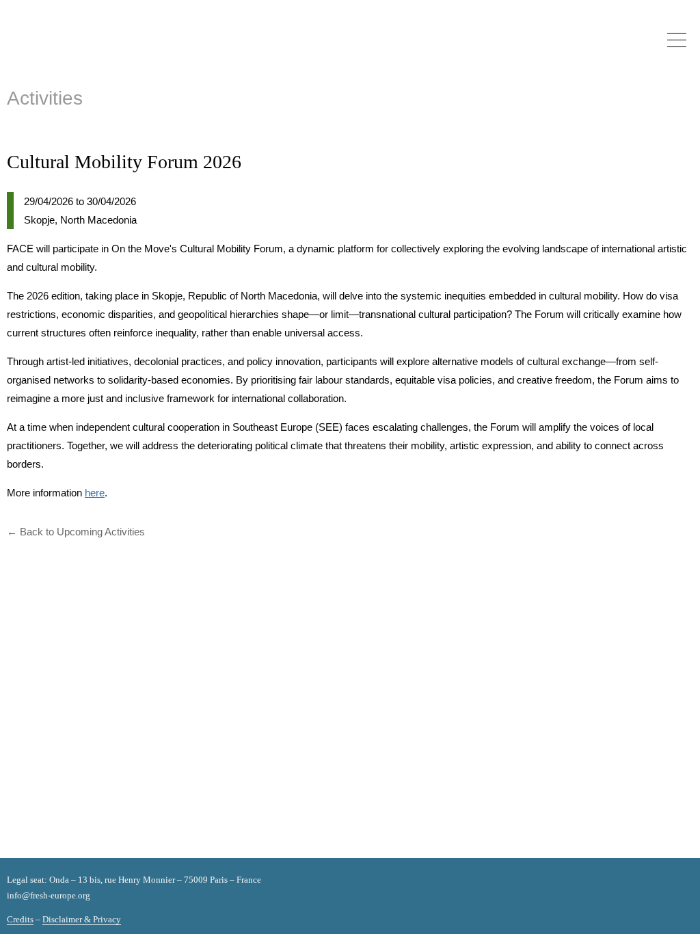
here (95, 492)
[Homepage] (63, 53)
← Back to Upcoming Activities (76, 531)
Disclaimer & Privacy (81, 919)
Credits (20, 919)
